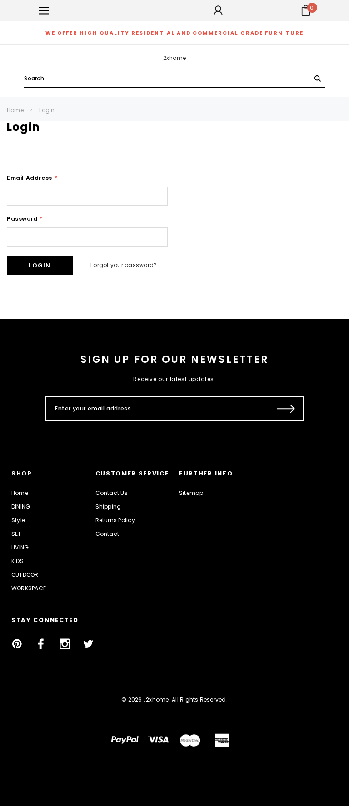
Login (47, 110)
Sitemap (191, 493)
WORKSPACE (28, 588)
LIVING (20, 547)
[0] (305, 10)
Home (15, 110)
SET (16, 534)
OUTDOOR (25, 575)
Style (18, 520)
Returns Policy (115, 520)
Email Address (32, 178)
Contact (107, 534)
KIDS (17, 561)
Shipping (108, 506)
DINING (20, 506)
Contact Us (111, 493)
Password (24, 219)
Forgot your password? (123, 265)
